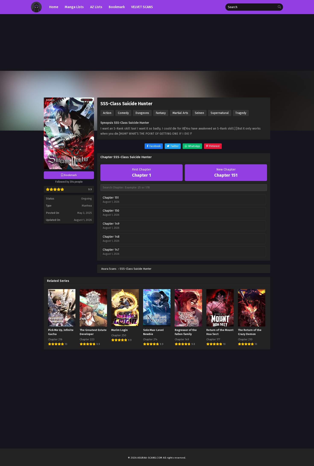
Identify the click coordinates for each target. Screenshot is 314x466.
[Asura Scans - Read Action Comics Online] (36, 11)
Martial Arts (180, 113)
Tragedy (240, 113)
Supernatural (220, 113)
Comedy (123, 113)
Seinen (199, 113)
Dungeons (142, 113)
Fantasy (161, 113)
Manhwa (87, 205)
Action (107, 113)
